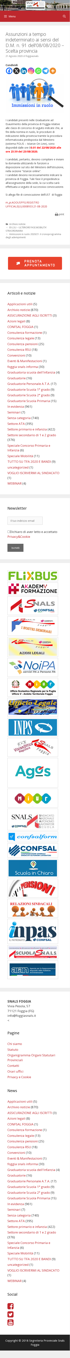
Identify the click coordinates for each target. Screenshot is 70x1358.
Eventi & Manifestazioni (24, 361)
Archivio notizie (17, 224)
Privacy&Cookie (18, 536)
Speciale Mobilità (20, 456)
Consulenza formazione (24, 332)
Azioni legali (16, 321)
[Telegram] (45, 71)
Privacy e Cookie (19, 1077)
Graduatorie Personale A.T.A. (28, 384)
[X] (16, 71)
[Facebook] (9, 71)
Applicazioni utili (20, 304)
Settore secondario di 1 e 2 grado (31, 435)
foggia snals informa (22, 367)
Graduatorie (16, 378)
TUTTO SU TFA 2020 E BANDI (29, 461)
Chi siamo (14, 1044)
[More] (53, 71)
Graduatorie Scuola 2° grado (28, 395)
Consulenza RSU (19, 349)
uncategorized (18, 467)
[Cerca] (64, 16)
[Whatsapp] (38, 71)
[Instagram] (31, 71)
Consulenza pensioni (22, 344)
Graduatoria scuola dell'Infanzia (31, 372)
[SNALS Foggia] (35, 5)
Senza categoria (19, 418)
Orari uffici (15, 1071)
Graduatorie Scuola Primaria (28, 401)
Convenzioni (16, 355)
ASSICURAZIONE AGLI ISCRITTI (29, 315)
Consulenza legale (20, 338)
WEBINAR (14, 483)
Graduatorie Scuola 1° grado (28, 389)
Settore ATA (16, 423)
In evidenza (15, 406)
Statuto (12, 1049)
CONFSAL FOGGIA (20, 327)
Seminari (14, 412)
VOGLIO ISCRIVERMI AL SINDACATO (33, 473)
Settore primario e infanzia (27, 429)
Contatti (13, 1065)
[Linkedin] (23, 71)
